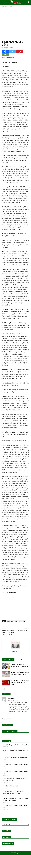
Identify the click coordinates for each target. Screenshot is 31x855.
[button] (3, 2)
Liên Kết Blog (6, 837)
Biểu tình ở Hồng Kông (12, 621)
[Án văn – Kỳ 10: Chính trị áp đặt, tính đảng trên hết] (6, 674)
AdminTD (6, 47)
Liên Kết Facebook (8, 843)
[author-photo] (15, 648)
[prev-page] (3, 689)
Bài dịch (10, 6)
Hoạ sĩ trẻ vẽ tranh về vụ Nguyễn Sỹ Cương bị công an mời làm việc (15, 779)
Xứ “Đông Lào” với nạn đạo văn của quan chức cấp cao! (20, 682)
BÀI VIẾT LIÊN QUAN (8, 659)
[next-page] (5, 689)
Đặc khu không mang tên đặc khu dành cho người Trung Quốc (8, 632)
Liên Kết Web (6, 831)
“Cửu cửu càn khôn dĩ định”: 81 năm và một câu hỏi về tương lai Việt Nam (15, 799)
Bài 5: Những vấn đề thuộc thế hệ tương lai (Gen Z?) (16, 806)
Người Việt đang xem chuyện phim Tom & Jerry (16, 745)
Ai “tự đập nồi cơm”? (23, 630)
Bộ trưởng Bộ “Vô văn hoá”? (10, 786)
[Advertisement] (15, 23)
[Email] (5, 54)
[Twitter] (12, 51)
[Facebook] (5, 51)
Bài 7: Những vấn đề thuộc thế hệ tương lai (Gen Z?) (16, 765)
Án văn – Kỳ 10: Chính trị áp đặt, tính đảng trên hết (15, 751)
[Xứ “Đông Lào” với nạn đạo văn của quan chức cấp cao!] (6, 682)
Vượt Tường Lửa (7, 725)
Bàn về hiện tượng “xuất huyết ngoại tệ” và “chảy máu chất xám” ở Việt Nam (14, 792)
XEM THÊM (19, 659)
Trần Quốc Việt (22, 621)
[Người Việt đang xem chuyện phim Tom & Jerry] (6, 666)
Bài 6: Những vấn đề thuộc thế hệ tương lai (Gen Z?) (16, 772)
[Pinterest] (19, 51)
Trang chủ (4, 6)
